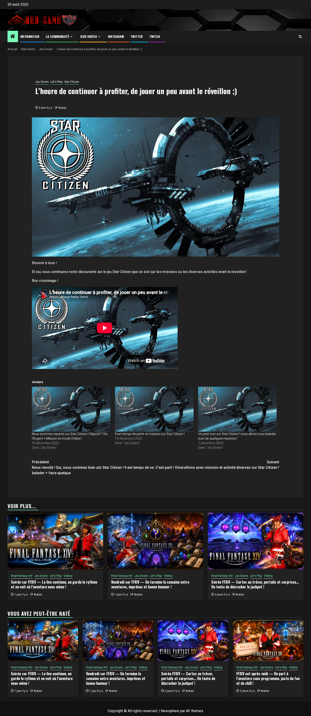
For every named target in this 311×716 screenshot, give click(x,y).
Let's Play (57, 81)
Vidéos (68, 575)
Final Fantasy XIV (22, 575)
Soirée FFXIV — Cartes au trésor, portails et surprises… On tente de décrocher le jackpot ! (255, 584)
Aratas (62, 107)
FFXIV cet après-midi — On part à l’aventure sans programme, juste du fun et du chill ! (268, 678)
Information (29, 36)
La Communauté (57, 36)
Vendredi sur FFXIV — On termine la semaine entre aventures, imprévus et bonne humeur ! (150, 584)
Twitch (154, 36)
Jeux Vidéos (88, 36)
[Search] (300, 36)
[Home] (12, 36)
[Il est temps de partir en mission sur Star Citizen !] (154, 409)
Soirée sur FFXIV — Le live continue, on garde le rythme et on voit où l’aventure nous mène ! (54, 584)
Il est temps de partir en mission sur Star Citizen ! (150, 434)
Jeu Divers (42, 81)
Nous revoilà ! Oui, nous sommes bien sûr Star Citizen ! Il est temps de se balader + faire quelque (93, 467)
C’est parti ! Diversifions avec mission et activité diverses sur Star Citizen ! (217, 465)
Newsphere (170, 711)
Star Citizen (71, 81)
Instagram (116, 36)
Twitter (136, 36)
